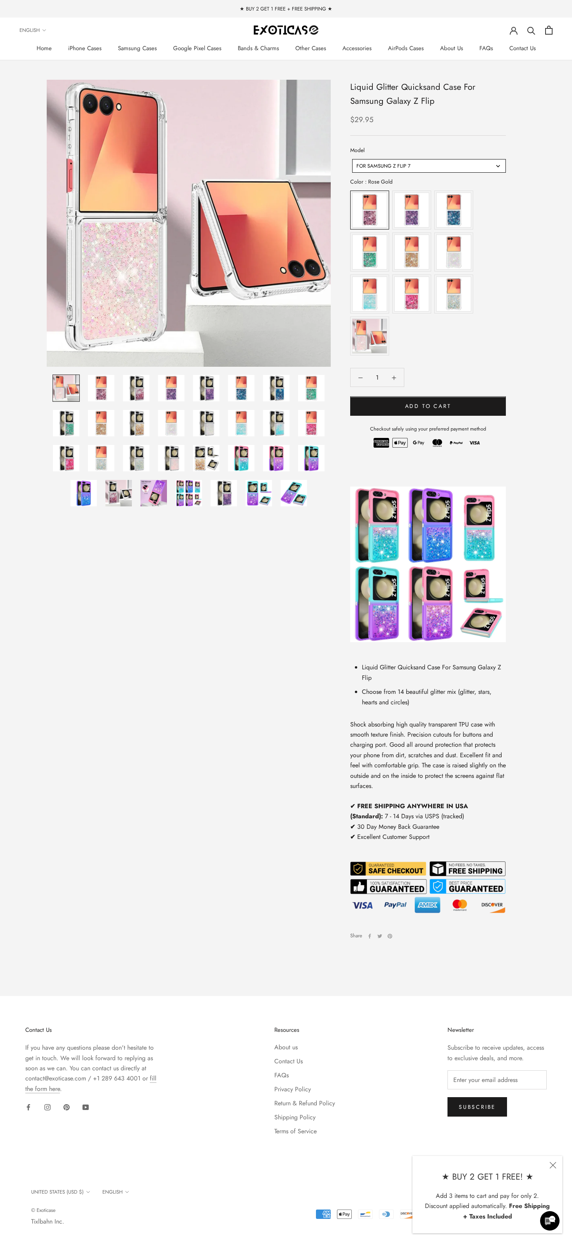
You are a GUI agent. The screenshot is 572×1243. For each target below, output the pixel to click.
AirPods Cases (406, 48)
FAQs (486, 48)
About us (286, 1047)
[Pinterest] (390, 936)
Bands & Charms (258, 48)
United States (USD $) (57, 1192)
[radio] (369, 210)
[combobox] (429, 166)
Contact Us (522, 48)
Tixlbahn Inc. (47, 1221)
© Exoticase (43, 1210)
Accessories (357, 48)
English (29, 30)
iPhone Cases (85, 48)
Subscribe (477, 1107)
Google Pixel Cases (197, 48)
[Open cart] (549, 30)
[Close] (552, 1165)
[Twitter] (379, 936)
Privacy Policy (292, 1089)
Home (44, 48)
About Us (451, 48)
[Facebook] (369, 936)
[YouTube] (85, 1107)
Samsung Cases (137, 48)
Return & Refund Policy (304, 1103)
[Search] (531, 30)
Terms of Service (295, 1131)
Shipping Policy (295, 1117)
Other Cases (310, 48)
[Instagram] (47, 1107)
